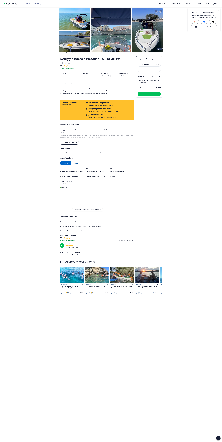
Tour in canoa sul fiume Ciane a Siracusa (121, 287)
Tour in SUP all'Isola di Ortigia (95, 286)
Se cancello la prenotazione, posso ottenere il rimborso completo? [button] (81, 226)
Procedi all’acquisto (149, 94)
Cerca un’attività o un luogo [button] (31, 3)
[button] (218, 438)
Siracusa (66, 63)
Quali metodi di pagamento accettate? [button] (72, 231)
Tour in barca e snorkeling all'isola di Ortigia (70, 287)
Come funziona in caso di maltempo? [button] (71, 222)
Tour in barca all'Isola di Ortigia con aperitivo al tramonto (146, 287)
